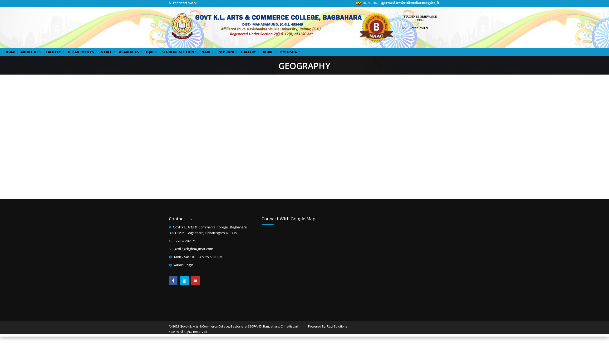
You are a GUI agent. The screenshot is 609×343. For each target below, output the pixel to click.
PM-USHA (288, 52)
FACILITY (53, 52)
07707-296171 (185, 241)
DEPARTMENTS (81, 52)
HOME (11, 52)
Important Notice (185, 3)
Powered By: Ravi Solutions (327, 326)
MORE (268, 52)
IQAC (150, 52)
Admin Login (183, 265)
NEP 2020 (226, 52)
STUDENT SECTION (178, 52)
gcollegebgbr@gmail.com (193, 249)
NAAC (206, 52)
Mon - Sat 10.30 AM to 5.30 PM (198, 257)
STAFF (106, 52)
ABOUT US (29, 52)
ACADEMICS (129, 52)
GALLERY (248, 52)
